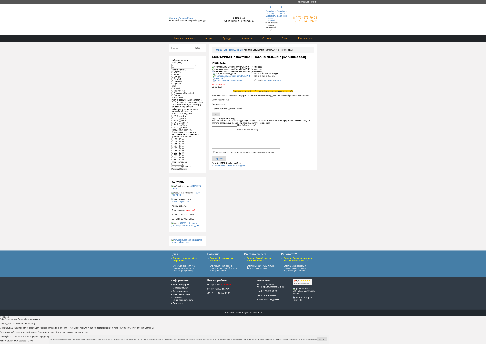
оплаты (277, 80)
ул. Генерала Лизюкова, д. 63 (185, 225)
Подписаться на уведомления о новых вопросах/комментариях (244, 152)
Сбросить (183, 169)
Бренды (227, 38)
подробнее (187, 270)
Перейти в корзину (271, 12)
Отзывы (266, 38)
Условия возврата (181, 294)
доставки (268, 80)
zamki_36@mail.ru (180, 202)
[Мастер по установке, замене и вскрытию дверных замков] (187, 242)
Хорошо (322, 339)
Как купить (304, 38)
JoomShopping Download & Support (228, 165)
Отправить (219, 158)
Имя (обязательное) (246, 125)
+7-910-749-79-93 (305, 21)
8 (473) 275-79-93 (305, 17)
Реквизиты (178, 303)
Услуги (208, 38)
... (195, 65)
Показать (175, 169)
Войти (314, 2)
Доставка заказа (180, 291)
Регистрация (303, 2)
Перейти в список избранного (282, 13)
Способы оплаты (181, 288)
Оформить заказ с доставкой (271, 18)
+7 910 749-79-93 (269, 295)
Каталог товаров (183, 38)
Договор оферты (181, 284)
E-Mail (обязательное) (247, 130)
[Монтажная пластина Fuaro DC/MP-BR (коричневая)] (237, 67)
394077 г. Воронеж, (188, 223)
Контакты (247, 38)
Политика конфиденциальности (183, 299)
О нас (284, 38)
